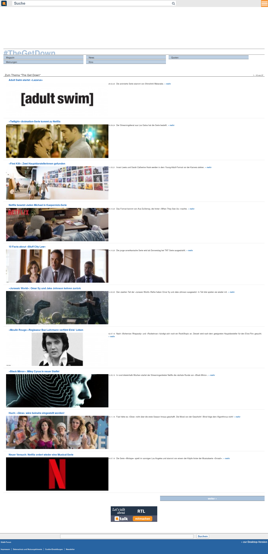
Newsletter (70, 549)
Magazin (10, 57)
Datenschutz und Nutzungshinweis (27, 549)
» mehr (167, 83)
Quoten (175, 57)
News (91, 57)
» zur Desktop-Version (254, 542)
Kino (91, 62)
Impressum (5, 549)
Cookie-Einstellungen (54, 549)
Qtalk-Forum (6, 542)
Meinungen (11, 62)
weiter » (212, 498)
